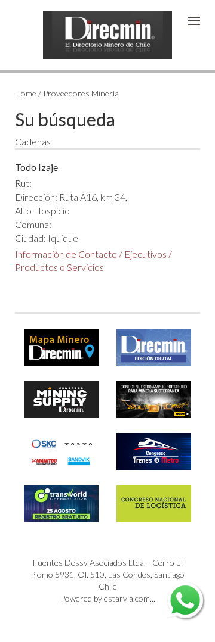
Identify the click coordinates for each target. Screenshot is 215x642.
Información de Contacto (66, 254)
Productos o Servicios (59, 267)
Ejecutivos (145, 254)
